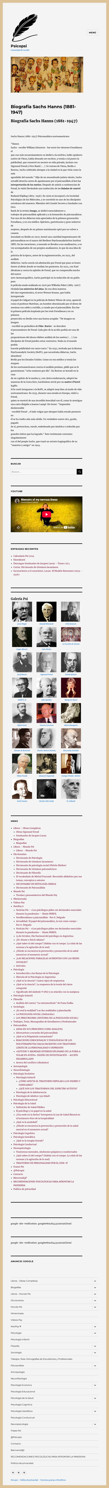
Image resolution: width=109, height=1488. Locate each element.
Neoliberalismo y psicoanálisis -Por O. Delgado (40, 917)
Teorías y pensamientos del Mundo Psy (36, 895)
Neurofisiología (21, 1070)
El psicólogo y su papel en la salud (33, 1111)
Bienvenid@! (20, 1178)
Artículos (21, 965)
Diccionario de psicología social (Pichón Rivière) (41, 865)
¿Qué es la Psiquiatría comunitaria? (34, 1036)
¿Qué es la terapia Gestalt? (30, 1140)
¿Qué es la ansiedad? (26, 1122)
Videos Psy (19, 902)
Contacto (18, 1174)
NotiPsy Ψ (18, 906)
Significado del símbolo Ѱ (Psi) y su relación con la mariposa (47, 991)
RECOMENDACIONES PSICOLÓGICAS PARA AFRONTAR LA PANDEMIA (48, 1456)
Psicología (18, 969)
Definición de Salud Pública (30, 1107)
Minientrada (20, 898)
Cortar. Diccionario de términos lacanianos (35, 567)
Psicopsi (19, 46)
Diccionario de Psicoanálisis (30, 887)
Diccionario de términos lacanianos (34, 861)
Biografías (18, 839)
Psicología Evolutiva (23, 1073)
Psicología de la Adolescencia (31, 1092)
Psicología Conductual (25, 1144)
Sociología (18, 1006)
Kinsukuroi (19, 559)
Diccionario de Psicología (29, 858)
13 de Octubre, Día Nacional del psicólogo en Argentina (44, 936)
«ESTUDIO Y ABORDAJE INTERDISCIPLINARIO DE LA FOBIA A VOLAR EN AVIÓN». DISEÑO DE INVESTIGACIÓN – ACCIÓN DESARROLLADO (48, 1055)
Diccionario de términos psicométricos (36, 869)
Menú (92, 32)
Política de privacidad (24, 1189)
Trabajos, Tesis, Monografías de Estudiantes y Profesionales (44, 1021)
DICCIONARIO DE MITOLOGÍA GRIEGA (36, 884)
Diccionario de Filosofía (28, 872)
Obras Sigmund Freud (27, 832)
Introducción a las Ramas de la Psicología (37, 973)
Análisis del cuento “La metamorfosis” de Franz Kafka (44, 1003)
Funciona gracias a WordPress (53, 1480)
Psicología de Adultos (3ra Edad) (33, 1096)
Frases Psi (18, 1166)
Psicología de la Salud (24, 1103)
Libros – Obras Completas (27, 828)
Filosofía (17, 999)
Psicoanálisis (20, 1025)
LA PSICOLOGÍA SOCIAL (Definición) (35, 1014)
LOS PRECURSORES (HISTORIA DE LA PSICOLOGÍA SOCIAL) (47, 1018)
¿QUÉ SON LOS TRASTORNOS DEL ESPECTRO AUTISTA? (48, 1088)
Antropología (20, 1066)
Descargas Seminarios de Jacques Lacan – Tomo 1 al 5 (41, 563)
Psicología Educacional (25, 1099)
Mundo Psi (19, 891)
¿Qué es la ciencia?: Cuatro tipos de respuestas (40, 980)
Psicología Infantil (23, 995)
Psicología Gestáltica (24, 1137)
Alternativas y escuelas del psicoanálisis (37, 1032)
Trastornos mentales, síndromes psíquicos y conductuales (46, 1151)
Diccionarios (19, 854)
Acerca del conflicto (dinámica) (32, 1062)
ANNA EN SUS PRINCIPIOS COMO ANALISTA (39, 1029)
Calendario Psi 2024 (23, 556)
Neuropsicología (22, 1148)
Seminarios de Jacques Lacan (31, 835)
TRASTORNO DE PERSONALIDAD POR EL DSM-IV (42, 1163)
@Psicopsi (18, 1170)
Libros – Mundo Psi (23, 846)
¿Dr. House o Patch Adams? (30, 939)
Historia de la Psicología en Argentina (36, 977)
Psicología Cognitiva (24, 1133)
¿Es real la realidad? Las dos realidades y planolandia (43, 1010)
